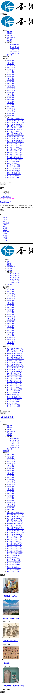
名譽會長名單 (11, 37)
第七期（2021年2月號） (14, 167)
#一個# (5, 224)
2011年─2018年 (14, 53)
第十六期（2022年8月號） (14, 151)
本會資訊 (6, 57)
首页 (4, 193)
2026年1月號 (10, 113)
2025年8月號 (10, 104)
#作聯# (5, 238)
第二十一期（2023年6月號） (15, 142)
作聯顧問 (9, 35)
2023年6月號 (10, 80)
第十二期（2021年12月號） (15, 158)
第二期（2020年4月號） (14, 175)
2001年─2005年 (14, 49)
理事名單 (9, 39)
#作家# (5, 235)
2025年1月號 (10, 92)
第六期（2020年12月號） (14, 168)
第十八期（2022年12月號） (15, 147)
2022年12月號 (11, 69)
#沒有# (5, 237)
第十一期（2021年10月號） (15, 159)
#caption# (6, 223)
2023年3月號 (10, 74)
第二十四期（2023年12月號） (15, 136)
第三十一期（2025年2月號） (15, 129)
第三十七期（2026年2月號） (15, 119)
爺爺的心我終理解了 (10, 641)
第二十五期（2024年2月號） (15, 135)
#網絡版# (6, 231)
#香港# (5, 219)
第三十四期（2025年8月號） (15, 124)
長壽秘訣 (6, 663)
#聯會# (5, 230)
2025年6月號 (10, 101)
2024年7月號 (10, 83)
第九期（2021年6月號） (14, 163)
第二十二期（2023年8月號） (15, 140)
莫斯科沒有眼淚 (5, 202)
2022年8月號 (10, 62)
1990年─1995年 (14, 46)
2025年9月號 (10, 106)
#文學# (5, 217)
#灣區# (5, 233)
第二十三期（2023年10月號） (15, 138)
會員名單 (9, 41)
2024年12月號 (11, 90)
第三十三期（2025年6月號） (15, 126)
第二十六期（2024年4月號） (15, 133)
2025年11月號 (11, 110)
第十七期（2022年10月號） (15, 149)
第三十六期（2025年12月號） (15, 120)
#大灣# (5, 240)
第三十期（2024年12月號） (15, 131)
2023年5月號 (10, 78)
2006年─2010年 (14, 51)
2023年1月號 (10, 71)
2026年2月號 (10, 115)
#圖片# (5, 226)
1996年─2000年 (14, 48)
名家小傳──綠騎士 (10, 596)
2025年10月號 (11, 108)
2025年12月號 (11, 112)
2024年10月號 (11, 87)
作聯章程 (9, 33)
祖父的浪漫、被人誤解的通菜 (13, 686)
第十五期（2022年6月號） (14, 152)
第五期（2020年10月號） (14, 170)
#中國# (5, 228)
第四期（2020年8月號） (14, 172)
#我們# (5, 221)
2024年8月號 (10, 85)
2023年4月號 (10, 76)
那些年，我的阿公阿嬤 (11, 618)
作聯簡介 (9, 32)
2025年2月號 (10, 94)
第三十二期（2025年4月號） (15, 127)
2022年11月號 (11, 67)
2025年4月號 (10, 97)
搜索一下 (3, 184)
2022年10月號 (11, 65)
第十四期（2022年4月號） (14, 154)
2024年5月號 (10, 81)
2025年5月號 (10, 99)
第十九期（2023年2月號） (14, 145)
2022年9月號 (10, 64)
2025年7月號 (10, 103)
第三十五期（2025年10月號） (15, 122)
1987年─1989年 (14, 44)
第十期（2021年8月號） (14, 161)
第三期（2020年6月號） (14, 174)
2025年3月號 (10, 96)
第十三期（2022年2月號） (14, 156)
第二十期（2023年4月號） (14, 143)
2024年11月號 (11, 88)
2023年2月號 (10, 72)
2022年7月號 (10, 60)
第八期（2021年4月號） (14, 165)
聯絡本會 (9, 55)
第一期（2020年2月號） (14, 177)
